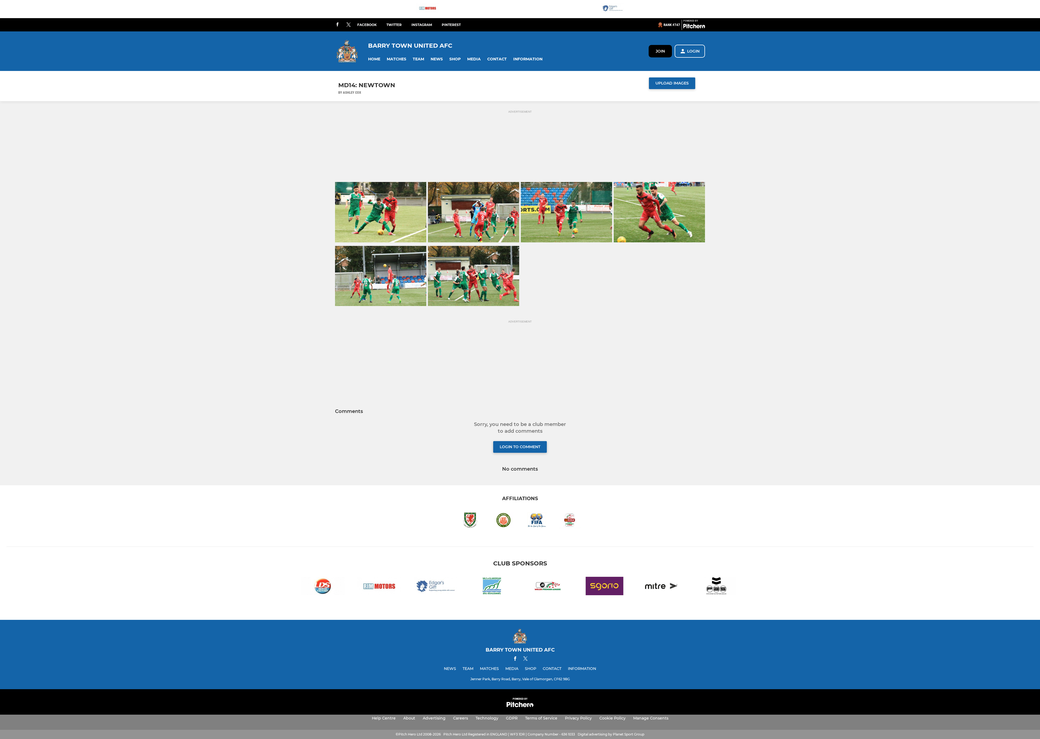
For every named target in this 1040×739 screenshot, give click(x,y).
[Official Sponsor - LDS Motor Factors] (322, 587)
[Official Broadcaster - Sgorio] (604, 587)
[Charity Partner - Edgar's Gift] (612, 9)
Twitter (394, 25)
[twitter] (348, 25)
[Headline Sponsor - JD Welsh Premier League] (548, 587)
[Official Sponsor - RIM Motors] (427, 9)
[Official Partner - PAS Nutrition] (717, 587)
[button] (374, 59)
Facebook (367, 25)
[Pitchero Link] (694, 27)
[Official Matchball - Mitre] (660, 587)
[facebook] (337, 24)
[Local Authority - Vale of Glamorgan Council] (492, 587)
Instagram (421, 25)
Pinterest (451, 25)
